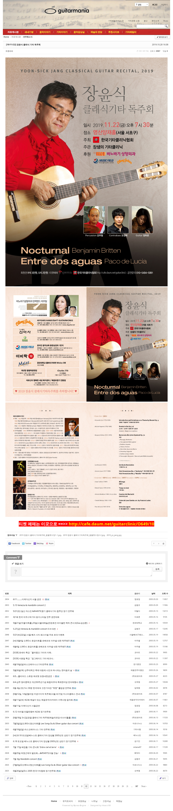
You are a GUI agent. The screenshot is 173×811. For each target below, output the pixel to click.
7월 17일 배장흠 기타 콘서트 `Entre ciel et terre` (35, 747)
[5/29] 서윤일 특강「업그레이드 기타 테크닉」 (34, 658)
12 (43, 599)
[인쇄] (163, 543)
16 (104, 786)
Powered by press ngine (74, 805)
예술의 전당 (96, 31)
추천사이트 (113, 31)
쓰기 (164, 778)
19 (118, 786)
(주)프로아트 (137, 676)
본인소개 (155, 21)
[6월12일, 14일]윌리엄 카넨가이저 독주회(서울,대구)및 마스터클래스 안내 (46, 694)
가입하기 (164, 4)
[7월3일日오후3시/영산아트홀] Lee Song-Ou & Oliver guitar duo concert (46, 765)
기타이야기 (62, 31)
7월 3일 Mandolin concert (25, 759)
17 (109, 786)
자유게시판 (13, 31)
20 (122, 786)
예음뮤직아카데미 (137, 699)
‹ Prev (29, 786)
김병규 (137, 605)
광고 (145, 21)
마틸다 (137, 611)
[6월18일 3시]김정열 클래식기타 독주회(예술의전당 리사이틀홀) (42, 717)
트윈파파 (9, 51)
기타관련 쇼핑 (134, 21)
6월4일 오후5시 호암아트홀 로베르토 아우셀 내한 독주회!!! (39, 646)
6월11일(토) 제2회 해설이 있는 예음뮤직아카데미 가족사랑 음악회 (43, 699)
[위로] (154, 543)
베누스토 (137, 735)
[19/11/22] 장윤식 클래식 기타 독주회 (23, 44)
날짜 (153, 593)
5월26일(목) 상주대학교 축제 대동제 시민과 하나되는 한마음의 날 (43, 670)
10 (77, 786)
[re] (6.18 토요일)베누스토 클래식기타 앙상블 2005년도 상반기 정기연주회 (47, 735)
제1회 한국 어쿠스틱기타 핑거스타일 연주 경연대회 (36, 617)
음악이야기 (45, 31)
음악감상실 (79, 31)
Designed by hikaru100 (100, 805)
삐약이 (137, 753)
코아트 (137, 652)
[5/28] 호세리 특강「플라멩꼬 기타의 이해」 (33, 652)
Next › (143, 786)
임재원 (137, 688)
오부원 (137, 682)
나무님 (94, 801)
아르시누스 (137, 723)
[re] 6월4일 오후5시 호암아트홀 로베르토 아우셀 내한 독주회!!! (41, 640)
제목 (70, 593)
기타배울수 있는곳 (116, 21)
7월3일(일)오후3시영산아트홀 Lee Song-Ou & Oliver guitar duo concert (46, 723)
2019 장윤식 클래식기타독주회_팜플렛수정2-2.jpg (84, 535)
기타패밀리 (130, 31)
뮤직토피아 (68, 801)
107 (136, 786)
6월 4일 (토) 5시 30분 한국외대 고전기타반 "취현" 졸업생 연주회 (42, 688)
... (131, 786)
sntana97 (137, 747)
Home (165, 21)
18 (113, 786)
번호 (7, 593)
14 (95, 786)
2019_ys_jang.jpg (114, 535)
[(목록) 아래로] (158, 543)
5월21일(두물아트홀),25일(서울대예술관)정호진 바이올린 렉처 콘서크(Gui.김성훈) (50, 623)
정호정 (137, 599)
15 (100, 786)
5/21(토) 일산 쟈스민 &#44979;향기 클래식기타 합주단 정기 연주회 (43, 611)
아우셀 (137, 640)
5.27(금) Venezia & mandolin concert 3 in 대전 (34, 628)
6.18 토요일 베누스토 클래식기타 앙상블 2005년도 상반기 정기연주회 (45, 741)
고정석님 (107, 801)
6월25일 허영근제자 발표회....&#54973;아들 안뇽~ (36, 753)
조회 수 (165, 593)
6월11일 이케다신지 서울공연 (26, 705)
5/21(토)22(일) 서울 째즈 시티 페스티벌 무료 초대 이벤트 (38, 634)
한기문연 (137, 664)
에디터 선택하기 (154, 563)
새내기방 (29, 31)
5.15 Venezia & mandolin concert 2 (29, 605)
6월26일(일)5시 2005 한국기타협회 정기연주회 (34, 770)
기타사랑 (137, 729)
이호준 (137, 617)
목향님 (119, 801)
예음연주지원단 (137, 670)
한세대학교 (137, 623)
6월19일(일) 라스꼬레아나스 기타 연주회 (31, 729)
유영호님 (82, 801)
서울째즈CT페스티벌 (138, 634)
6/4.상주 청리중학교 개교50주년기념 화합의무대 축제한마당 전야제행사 (46, 682)
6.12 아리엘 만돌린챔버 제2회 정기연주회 (32, 711)
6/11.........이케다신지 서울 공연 (27, 599)
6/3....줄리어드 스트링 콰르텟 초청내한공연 (33, 676)
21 (127, 786)
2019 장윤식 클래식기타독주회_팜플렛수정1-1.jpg (40, 535)
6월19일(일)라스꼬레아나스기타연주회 (31, 664)
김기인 (137, 741)
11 (81, 786)
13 (91, 786)
